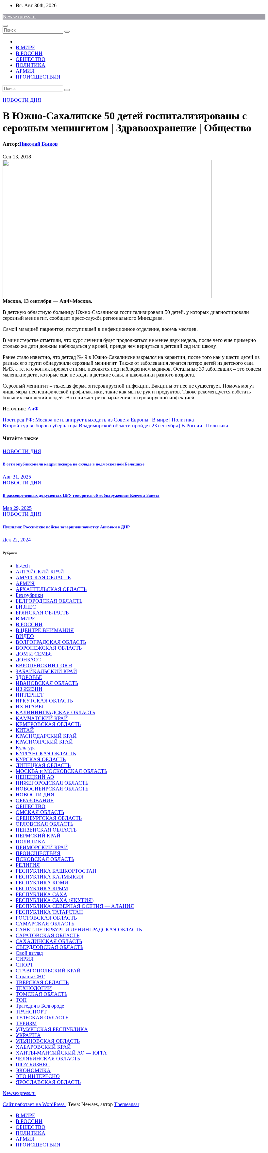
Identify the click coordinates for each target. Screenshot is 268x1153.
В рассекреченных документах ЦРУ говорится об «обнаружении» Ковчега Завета (81, 495)
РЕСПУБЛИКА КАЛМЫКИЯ (50, 877)
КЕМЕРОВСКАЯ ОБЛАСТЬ (48, 724)
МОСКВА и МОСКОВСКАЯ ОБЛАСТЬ (61, 771)
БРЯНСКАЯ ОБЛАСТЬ (42, 612)
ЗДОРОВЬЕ (29, 677)
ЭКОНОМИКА (33, 1070)
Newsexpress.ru (19, 16)
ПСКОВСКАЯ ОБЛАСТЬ (45, 859)
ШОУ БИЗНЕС (33, 1064)
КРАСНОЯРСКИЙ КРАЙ (44, 742)
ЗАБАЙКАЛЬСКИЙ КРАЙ (46, 671)
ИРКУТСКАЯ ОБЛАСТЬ (44, 700)
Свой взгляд (29, 953)
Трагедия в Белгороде (40, 1006)
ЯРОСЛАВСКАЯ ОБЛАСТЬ (48, 1082)
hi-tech (23, 566)
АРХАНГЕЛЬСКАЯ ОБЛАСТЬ (51, 589)
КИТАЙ (25, 730)
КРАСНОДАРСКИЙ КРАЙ (46, 736)
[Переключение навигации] (5, 26)
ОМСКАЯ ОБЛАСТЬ (40, 812)
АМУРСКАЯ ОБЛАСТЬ (43, 577)
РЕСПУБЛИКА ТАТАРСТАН (49, 912)
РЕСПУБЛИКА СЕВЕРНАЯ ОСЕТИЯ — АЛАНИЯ (75, 906)
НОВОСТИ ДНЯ (22, 100)
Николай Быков (38, 144)
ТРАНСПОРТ (31, 1011)
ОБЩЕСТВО (30, 59)
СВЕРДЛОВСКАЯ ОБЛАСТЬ (49, 947)
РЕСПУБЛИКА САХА (41, 894)
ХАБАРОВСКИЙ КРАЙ (43, 1047)
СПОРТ (24, 965)
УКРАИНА (28, 1035)
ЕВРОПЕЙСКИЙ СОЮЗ (44, 665)
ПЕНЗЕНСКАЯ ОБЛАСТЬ (46, 830)
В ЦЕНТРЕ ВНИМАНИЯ (45, 630)
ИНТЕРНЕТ (29, 695)
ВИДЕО (25, 636)
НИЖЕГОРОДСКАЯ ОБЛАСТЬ (52, 783)
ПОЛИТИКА (30, 65)
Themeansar (126, 1104)
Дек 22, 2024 (17, 539)
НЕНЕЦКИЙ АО (35, 777)
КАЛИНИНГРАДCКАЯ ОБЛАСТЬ (55, 712)
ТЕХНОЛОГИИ (34, 988)
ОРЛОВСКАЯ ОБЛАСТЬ (44, 824)
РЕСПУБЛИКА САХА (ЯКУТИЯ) (54, 900)
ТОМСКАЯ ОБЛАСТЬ (41, 994)
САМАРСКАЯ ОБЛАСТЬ (45, 923)
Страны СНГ (30, 976)
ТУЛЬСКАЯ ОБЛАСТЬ (42, 1017)
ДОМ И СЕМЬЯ (34, 654)
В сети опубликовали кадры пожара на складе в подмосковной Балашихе (73, 464)
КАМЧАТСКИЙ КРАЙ (42, 718)
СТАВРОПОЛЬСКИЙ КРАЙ (48, 970)
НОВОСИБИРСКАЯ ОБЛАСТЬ (52, 788)
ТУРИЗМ (26, 1023)
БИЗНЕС (26, 607)
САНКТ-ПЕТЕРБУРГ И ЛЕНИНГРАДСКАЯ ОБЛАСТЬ (79, 929)
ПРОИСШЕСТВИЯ (38, 77)
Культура (26, 747)
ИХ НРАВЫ (29, 706)
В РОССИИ (29, 53)
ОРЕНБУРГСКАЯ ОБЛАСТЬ (49, 818)
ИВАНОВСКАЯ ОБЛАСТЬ (47, 683)
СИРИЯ (25, 959)
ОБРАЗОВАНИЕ (35, 800)
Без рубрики (29, 595)
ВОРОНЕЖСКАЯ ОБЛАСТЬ (49, 648)
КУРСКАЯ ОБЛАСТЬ (41, 759)
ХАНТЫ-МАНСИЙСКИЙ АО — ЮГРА (61, 1053)
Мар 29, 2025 (17, 508)
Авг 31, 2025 (17, 477)
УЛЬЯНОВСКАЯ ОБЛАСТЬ (48, 1041)
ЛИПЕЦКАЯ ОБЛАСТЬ (43, 765)
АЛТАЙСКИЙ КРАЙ (40, 571)
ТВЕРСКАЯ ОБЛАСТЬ (42, 982)
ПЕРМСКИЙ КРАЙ (38, 835)
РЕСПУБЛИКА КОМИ (42, 882)
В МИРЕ (25, 47)
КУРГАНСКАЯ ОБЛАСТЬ (46, 753)
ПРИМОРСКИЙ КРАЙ (42, 847)
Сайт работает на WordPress (34, 1104)
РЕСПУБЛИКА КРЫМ (42, 888)
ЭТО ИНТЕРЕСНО (38, 1076)
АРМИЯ (25, 71)
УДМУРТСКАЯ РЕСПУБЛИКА (52, 1029)
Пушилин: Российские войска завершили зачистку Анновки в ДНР (66, 527)
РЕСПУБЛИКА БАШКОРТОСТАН (56, 871)
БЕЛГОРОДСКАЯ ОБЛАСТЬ (49, 601)
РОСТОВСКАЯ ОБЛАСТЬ (46, 918)
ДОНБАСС (28, 659)
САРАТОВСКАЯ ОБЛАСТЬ (47, 935)
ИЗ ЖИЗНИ (29, 689)
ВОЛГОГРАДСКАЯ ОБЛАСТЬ (51, 642)
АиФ (33, 408)
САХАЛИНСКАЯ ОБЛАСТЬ (49, 941)
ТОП (21, 1000)
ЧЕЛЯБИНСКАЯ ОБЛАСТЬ (48, 1058)
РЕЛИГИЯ (28, 865)
